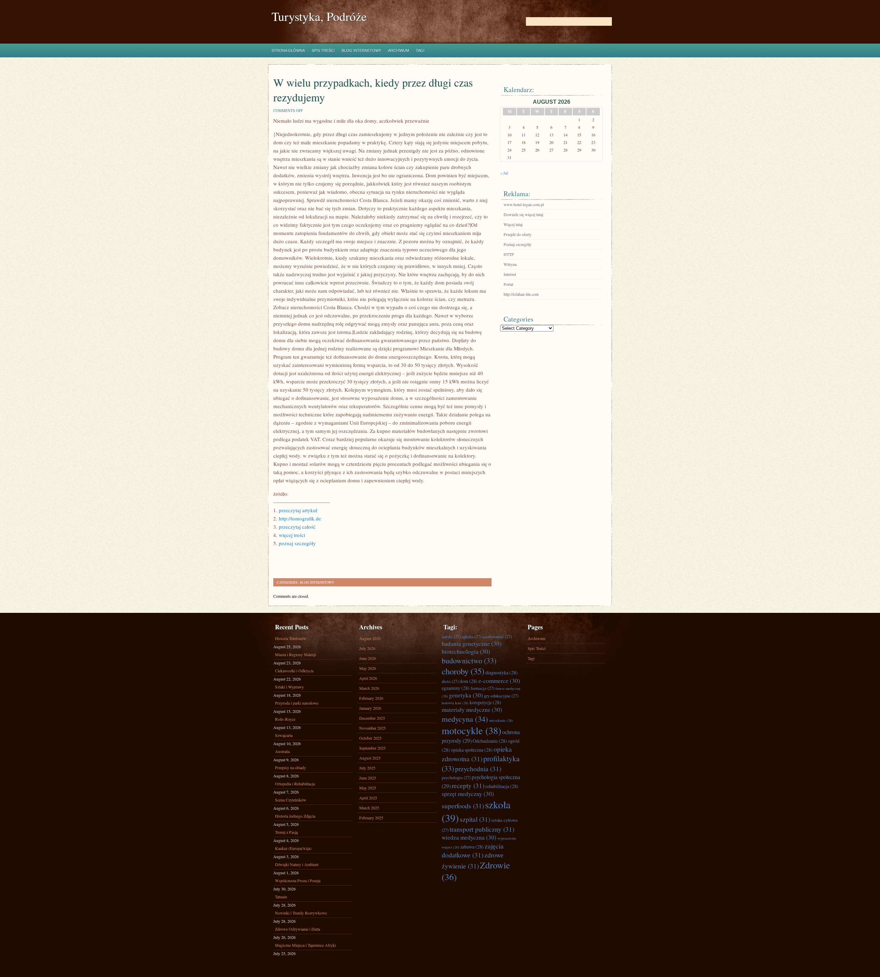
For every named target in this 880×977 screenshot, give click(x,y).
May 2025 (367, 787)
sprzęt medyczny (468, 794)
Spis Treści (323, 50)
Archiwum (398, 50)
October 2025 (370, 738)
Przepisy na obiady (290, 767)
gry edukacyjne (501, 696)
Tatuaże (281, 896)
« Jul (504, 173)
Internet (510, 274)
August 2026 (370, 638)
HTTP (509, 254)
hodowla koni (455, 702)
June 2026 (367, 658)
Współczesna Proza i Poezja (297, 880)
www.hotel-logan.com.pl (524, 204)
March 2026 (369, 688)
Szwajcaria (284, 735)
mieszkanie (501, 720)
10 (509, 134)
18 (523, 142)
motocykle (471, 730)
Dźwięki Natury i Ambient (296, 864)
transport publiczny (482, 828)
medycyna (465, 719)
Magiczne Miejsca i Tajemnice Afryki (305, 945)
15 (579, 134)
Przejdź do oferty (517, 234)
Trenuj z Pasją (286, 832)
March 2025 (369, 807)
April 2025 (368, 797)
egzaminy (456, 688)
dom (468, 681)
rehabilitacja (501, 786)
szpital (475, 819)
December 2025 (372, 718)
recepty (468, 785)
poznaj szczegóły (297, 543)
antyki (451, 636)
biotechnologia (466, 651)
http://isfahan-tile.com (521, 294)
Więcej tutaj (513, 224)
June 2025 (367, 778)
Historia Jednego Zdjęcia (295, 816)
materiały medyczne (472, 710)
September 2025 (372, 748)
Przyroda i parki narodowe (296, 703)
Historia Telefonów (290, 638)
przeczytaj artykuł (298, 510)
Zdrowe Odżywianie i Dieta (297, 929)
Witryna (510, 264)
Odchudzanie (490, 741)
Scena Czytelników (290, 799)
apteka (471, 636)
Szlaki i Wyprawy (289, 686)
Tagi (420, 50)
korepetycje (485, 702)
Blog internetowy (361, 50)
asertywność (497, 636)
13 (551, 134)
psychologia (456, 777)
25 (523, 150)
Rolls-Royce (285, 719)
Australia (282, 751)
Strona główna (288, 50)
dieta (450, 681)
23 (593, 142)
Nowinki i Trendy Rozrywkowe (301, 913)
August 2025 (370, 758)
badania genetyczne (472, 644)
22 (579, 142)
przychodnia (478, 768)
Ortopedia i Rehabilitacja (295, 783)
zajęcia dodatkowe (473, 850)
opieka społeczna (472, 749)
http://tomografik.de (300, 518)
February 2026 (371, 698)
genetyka (466, 695)
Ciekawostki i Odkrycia (294, 670)
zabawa (472, 846)
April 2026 (368, 678)
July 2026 (367, 648)
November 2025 (372, 728)
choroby (463, 671)
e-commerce (499, 681)
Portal (508, 284)
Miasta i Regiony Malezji (295, 654)
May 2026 (367, 668)
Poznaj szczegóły (517, 244)
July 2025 (367, 768)
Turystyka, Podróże (319, 16)
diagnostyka (501, 672)
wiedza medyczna (469, 837)
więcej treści (292, 534)
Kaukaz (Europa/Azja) (293, 848)
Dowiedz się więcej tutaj (523, 214)
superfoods (463, 805)
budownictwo (469, 660)
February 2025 (371, 817)
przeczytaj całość (297, 526)
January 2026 (370, 708)
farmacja (482, 688)
